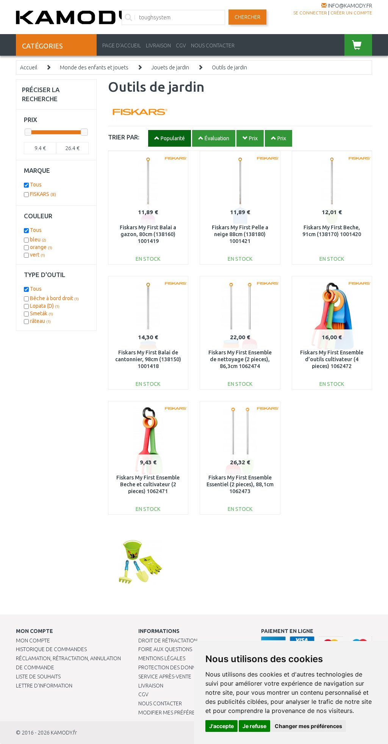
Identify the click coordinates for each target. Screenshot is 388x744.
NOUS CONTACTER (213, 45)
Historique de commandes (51, 649)
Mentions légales (161, 658)
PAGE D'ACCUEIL (121, 45)
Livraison (150, 686)
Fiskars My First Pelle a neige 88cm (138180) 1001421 (240, 234)
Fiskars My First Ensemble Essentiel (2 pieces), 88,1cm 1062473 (240, 484)
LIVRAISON (158, 45)
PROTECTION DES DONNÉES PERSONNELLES (190, 667)
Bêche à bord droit (54, 298)
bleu (38, 240)
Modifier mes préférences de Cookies (188, 713)
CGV (181, 45)
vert (37, 255)
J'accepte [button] (221, 726)
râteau (40, 321)
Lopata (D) (44, 306)
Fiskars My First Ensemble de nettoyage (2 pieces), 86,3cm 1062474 (240, 359)
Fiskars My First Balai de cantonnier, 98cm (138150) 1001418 (148, 359)
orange (41, 247)
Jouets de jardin (170, 67)
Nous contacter (160, 703)
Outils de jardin (229, 67)
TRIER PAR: (123, 137)
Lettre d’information (44, 686)
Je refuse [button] (254, 726)
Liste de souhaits (38, 677)
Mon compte (33, 640)
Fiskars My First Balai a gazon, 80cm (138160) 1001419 (148, 234)
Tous (36, 185)
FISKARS (43, 194)
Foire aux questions (165, 649)
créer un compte (351, 12)
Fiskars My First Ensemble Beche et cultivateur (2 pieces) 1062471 (148, 484)
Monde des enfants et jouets (94, 67)
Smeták (41, 313)
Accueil (28, 67)
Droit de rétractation (167, 640)
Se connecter (310, 12)
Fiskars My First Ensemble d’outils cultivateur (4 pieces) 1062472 (331, 359)
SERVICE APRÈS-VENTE (164, 677)
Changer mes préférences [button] (308, 726)
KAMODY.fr (64, 733)
